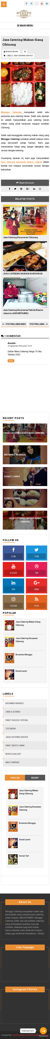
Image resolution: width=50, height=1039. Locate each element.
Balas (11, 361)
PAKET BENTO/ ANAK (15, 745)
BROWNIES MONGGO (15, 703)
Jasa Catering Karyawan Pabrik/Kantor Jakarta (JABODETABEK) (23, 312)
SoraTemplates (19, 1035)
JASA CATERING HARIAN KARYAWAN (22, 273)
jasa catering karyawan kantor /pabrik (21, 162)
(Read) (41, 933)
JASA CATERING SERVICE (23, 56)
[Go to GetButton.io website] (43, 1036)
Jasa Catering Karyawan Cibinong (20, 237)
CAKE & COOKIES (13, 712)
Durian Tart (24, 856)
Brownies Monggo (24, 654)
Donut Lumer (21, 671)
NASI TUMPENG (12, 762)
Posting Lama (37, 324)
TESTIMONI (11, 729)
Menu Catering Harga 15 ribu (28, 351)
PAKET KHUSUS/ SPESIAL (17, 720)
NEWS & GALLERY (13, 754)
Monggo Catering (13, 911)
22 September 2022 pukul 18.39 (20, 346)
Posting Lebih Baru (16, 324)
